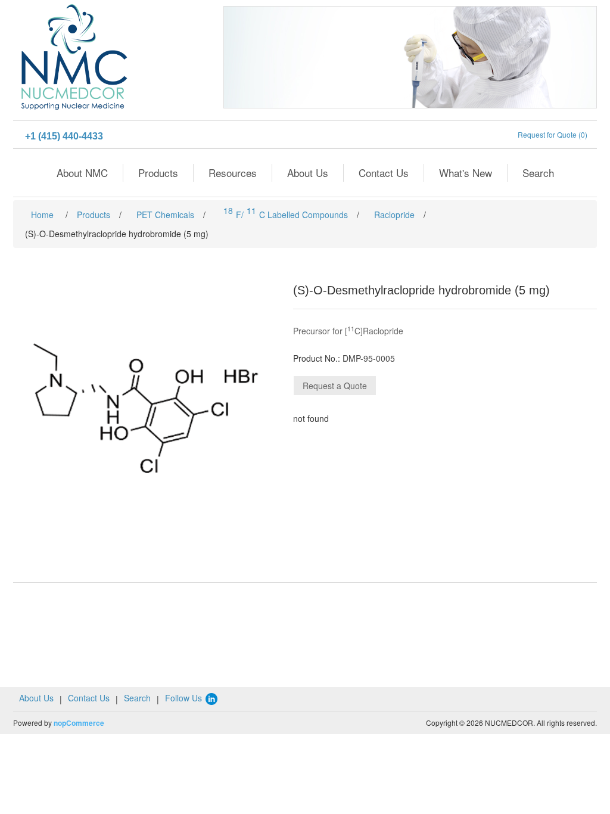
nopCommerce (79, 722)
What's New (465, 172)
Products (158, 172)
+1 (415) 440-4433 (64, 136)
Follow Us (184, 698)
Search (538, 172)
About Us (307, 172)
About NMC (82, 172)
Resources (232, 172)
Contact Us (384, 172)
